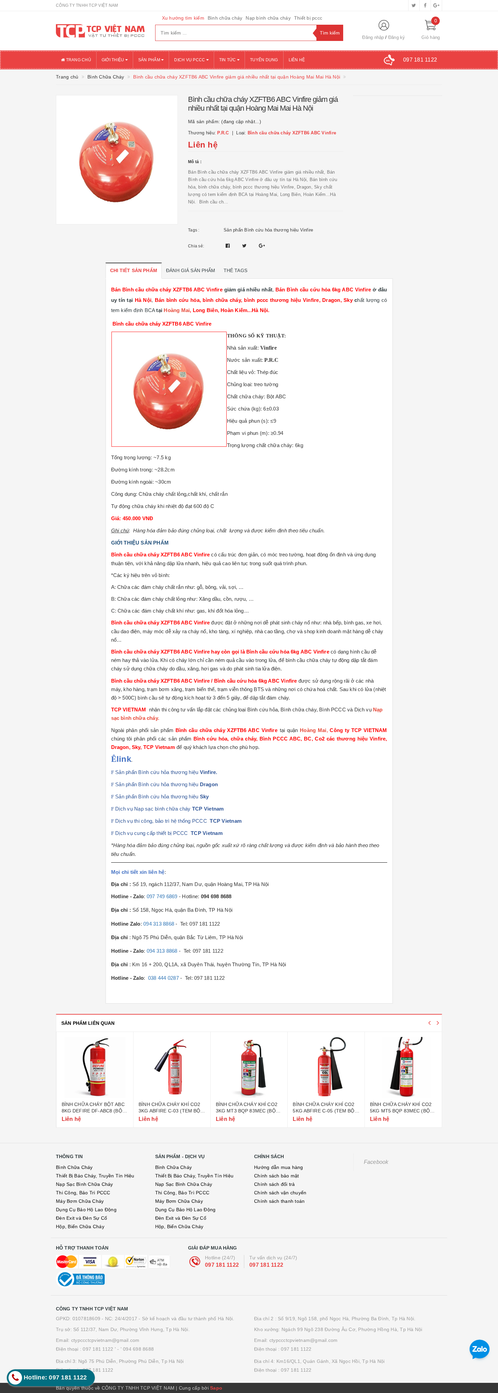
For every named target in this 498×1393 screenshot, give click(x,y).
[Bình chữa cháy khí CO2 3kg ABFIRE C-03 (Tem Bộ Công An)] (94, 1067)
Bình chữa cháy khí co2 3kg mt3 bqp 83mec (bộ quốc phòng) (169, 1111)
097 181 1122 (222, 1265)
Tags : (194, 230)
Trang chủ (78, 60)
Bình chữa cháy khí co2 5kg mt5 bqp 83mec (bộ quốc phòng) (323, 1111)
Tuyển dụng (264, 60)
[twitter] (414, 5)
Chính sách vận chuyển (280, 1192)
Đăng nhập (373, 37)
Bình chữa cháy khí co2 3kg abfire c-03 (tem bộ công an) (92, 1111)
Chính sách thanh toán (279, 1201)
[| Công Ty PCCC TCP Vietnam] (100, 30)
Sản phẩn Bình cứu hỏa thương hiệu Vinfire (268, 230)
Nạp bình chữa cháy (268, 18)
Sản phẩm (149, 60)
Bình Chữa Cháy (74, 1167)
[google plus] (436, 5)
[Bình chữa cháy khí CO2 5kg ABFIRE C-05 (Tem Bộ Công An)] (248, 1067)
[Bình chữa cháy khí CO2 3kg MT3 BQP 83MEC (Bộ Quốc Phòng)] (172, 1067)
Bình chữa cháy (225, 18)
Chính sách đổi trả (274, 1184)
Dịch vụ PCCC (190, 60)
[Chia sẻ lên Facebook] (228, 245)
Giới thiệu (113, 60)
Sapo (216, 1388)
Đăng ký (396, 37)
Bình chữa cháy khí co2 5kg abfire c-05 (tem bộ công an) (246, 1111)
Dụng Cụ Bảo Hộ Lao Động (86, 1209)
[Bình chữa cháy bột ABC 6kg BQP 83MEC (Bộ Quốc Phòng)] (403, 1067)
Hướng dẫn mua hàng (278, 1167)
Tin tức (228, 60)
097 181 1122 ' (99, 1349)
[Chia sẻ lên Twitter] (245, 245)
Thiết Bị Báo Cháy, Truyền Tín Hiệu (95, 1175)
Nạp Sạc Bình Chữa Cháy (84, 1184)
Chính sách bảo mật (276, 1175)
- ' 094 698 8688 (135, 1349)
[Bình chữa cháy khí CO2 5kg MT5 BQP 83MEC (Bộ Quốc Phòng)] (326, 1067)
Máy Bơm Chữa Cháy (80, 1201)
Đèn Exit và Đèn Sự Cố (81, 1218)
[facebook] (425, 5)
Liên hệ (297, 60)
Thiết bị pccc (308, 18)
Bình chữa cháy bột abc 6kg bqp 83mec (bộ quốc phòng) (402, 1111)
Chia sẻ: (196, 246)
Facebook (376, 1162)
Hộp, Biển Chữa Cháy (80, 1226)
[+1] (262, 245)
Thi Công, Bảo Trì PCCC (83, 1192)
